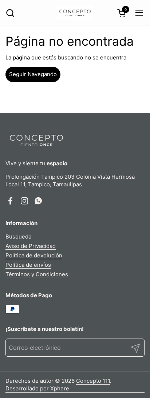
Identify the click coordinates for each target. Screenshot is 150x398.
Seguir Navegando (33, 74)
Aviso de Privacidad (30, 245)
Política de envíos (28, 264)
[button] (10, 12)
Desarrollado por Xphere (37, 388)
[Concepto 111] (75, 12)
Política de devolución (33, 255)
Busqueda (18, 236)
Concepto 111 (93, 380)
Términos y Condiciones (36, 274)
